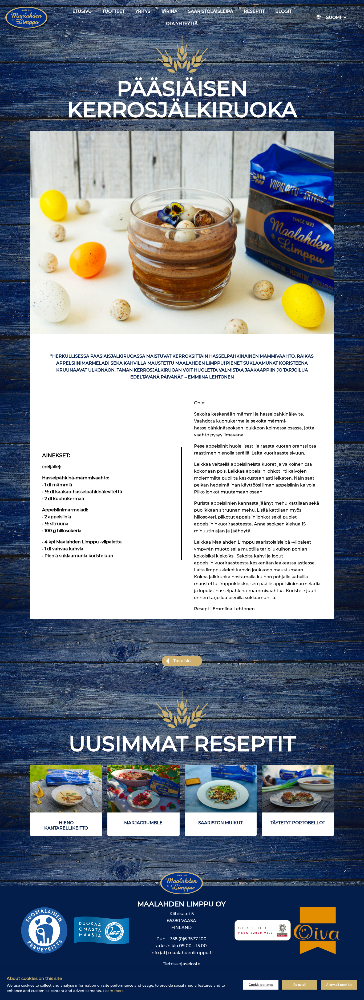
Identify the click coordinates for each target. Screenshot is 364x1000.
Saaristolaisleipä (210, 11)
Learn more (113, 991)
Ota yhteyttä (182, 23)
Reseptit (254, 11)
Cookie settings (261, 985)
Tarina (169, 11)
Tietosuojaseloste (181, 963)
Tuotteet (113, 11)
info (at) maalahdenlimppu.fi (182, 952)
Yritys (142, 11)
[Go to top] (339, 907)
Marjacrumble (143, 822)
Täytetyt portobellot (297, 822)
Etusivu (82, 11)
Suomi (333, 17)
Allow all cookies (339, 985)
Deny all (299, 985)
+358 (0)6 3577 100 (187, 938)
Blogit (283, 11)
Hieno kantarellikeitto (66, 825)
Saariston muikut (220, 822)
